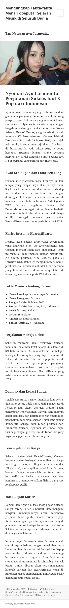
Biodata (34, 589)
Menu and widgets (60, 16)
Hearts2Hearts (12, 592)
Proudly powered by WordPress (20, 603)
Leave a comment (46, 595)
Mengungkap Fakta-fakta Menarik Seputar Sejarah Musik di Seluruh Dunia (28, 13)
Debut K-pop (48, 589)
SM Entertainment (24, 595)
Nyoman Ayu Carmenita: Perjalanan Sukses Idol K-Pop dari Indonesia (33, 98)
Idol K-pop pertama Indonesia (34, 592)
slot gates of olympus (18, 124)
